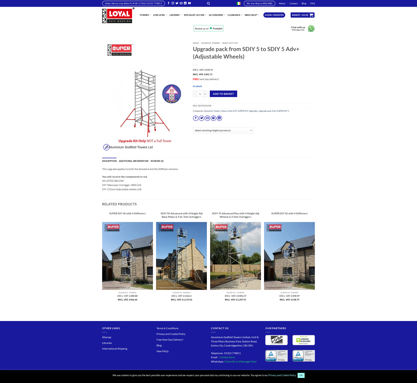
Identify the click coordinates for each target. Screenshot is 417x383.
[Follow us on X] (177, 3)
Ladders (175, 15)
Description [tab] (109, 161)
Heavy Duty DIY (230, 43)
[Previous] (102, 258)
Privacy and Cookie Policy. (282, 375)
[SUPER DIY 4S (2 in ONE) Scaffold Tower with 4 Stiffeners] (127, 256)
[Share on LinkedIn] (219, 118)
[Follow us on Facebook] (168, 3)
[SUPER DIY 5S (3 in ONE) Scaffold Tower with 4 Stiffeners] (289, 256)
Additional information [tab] (134, 161)
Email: (223, 357)
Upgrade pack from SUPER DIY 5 (274, 111)
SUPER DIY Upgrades (248, 111)
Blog (304, 3)
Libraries (107, 342)
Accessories (216, 15)
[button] (274, 15)
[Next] (314, 258)
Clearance (234, 15)
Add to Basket (223, 93)
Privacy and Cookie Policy (171, 333)
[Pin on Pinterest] (213, 118)
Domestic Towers (210, 43)
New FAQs (163, 351)
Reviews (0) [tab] (157, 161)
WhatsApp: (234, 361)
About (282, 3)
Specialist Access (194, 15)
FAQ (312, 3)
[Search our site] (208, 3)
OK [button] (301, 375)
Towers (144, 15)
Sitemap (106, 337)
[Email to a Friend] (207, 118)
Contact (293, 3)
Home (196, 43)
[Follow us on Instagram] (173, 3)
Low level (159, 15)
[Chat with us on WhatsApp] (311, 28)
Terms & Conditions (168, 328)
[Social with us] (181, 3)
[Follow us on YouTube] (189, 3)
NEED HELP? (251, 15)
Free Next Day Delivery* (170, 339)
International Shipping (114, 348)
